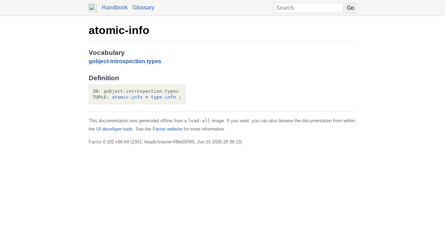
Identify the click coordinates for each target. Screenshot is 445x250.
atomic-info (119, 30)
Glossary (143, 7)
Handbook (115, 7)
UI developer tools (114, 129)
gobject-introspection (117, 61)
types (154, 61)
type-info (163, 97)
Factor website (167, 129)
